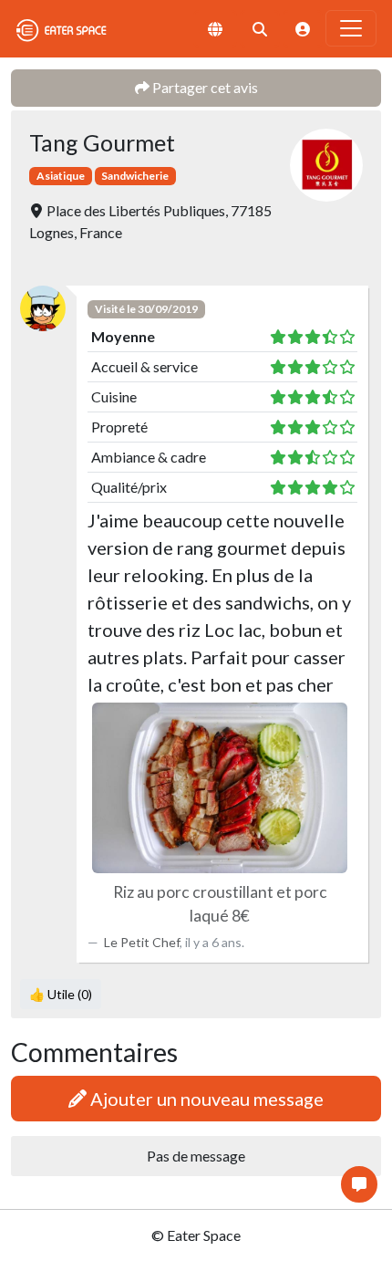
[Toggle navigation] (351, 28)
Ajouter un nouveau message (205, 1099)
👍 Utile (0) (60, 994)
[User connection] (303, 28)
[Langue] (215, 28)
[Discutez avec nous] (359, 1184)
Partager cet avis (204, 87)
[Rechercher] (260, 28)
